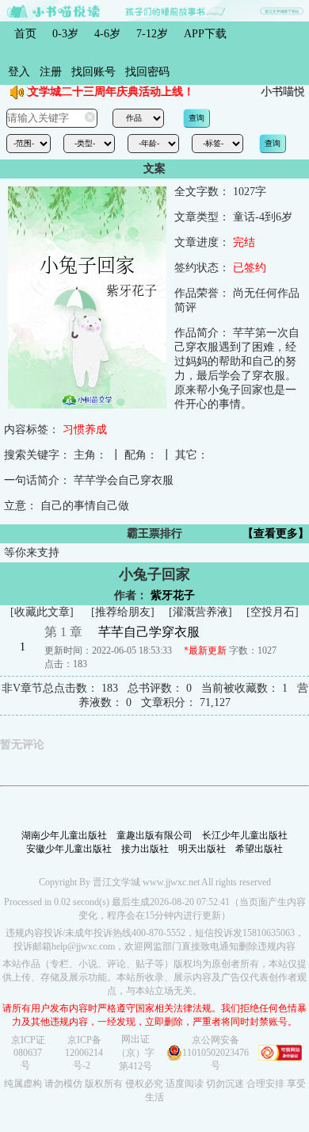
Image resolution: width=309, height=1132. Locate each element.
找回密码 (147, 72)
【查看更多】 (275, 533)
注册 (51, 72)
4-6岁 (107, 34)
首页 (25, 34)
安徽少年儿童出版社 (69, 848)
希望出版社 (259, 848)
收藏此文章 (42, 612)
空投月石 (272, 612)
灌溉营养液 (200, 612)
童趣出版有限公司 (154, 835)
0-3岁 (65, 34)
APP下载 (205, 34)
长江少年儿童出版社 (245, 835)
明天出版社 (202, 848)
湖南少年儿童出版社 (64, 835)
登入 (19, 72)
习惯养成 (85, 430)
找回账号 (93, 72)
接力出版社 (145, 848)
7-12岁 (152, 34)
